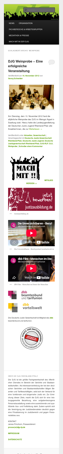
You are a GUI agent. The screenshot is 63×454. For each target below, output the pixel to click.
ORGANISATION (26, 23)
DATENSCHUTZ (15, 439)
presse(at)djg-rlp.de (16, 427)
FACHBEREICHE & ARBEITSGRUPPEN (25, 29)
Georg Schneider (15, 78)
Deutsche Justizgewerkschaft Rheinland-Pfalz (30, 142)
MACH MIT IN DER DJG (19, 41)
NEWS (11, 23)
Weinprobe (12, 146)
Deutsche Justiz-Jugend (33, 140)
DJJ (51, 143)
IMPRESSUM (13, 433)
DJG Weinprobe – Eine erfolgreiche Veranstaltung (25, 66)
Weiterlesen (35, 128)
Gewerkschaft (39, 135)
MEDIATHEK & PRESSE (19, 35)
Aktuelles (28, 135)
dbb (51, 317)
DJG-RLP (44, 143)
